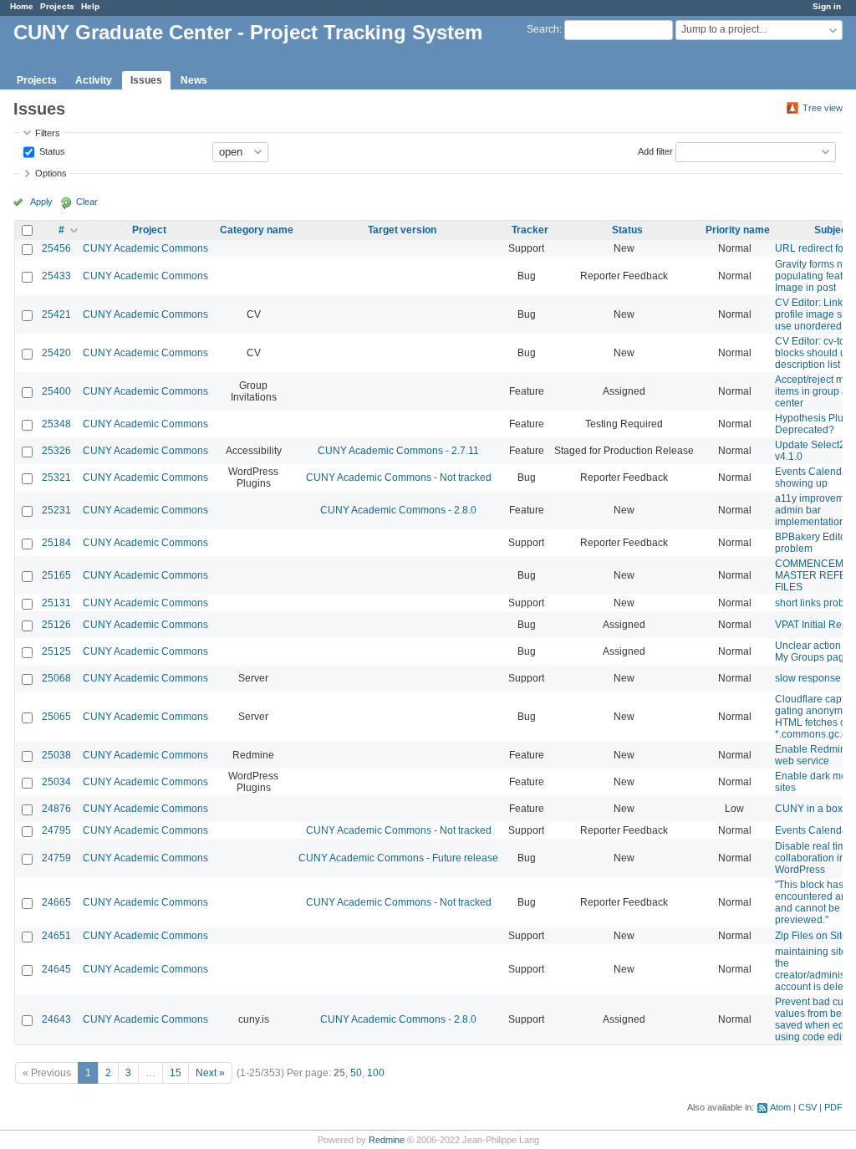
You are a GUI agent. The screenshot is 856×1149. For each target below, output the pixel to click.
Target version (402, 230)
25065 (56, 717)
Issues (146, 80)
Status (51, 151)
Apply (41, 202)
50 (356, 1073)
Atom (780, 1107)
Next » (210, 1073)
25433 (56, 276)
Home (21, 6)
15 (175, 1073)
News (194, 80)
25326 (56, 451)
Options (51, 173)
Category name (256, 230)
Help (90, 6)
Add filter (655, 151)
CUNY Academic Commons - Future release (398, 858)
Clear (87, 202)
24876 (56, 809)
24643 (56, 1019)
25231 (56, 510)
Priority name (738, 230)
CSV (807, 1107)
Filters (47, 133)
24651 (56, 936)
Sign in (827, 6)
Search (543, 29)
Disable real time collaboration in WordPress (813, 858)
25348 (56, 424)
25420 (56, 353)
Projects (57, 6)
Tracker (530, 230)
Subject (832, 230)
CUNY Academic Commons (145, 248)
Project (149, 230)
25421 (56, 314)
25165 (56, 575)
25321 (56, 477)
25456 (56, 248)
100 (376, 1073)
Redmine (387, 1140)
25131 (56, 603)
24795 (56, 830)
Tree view (822, 108)
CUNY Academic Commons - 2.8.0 (398, 510)
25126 (56, 625)
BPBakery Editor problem (812, 542)
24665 (56, 902)
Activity (93, 80)
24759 (56, 858)
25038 (56, 755)
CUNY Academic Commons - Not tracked (399, 477)
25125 (56, 651)
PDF (833, 1107)
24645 (56, 969)
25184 (56, 543)
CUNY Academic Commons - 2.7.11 (398, 451)
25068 (56, 678)
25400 (56, 391)
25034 (56, 782)
